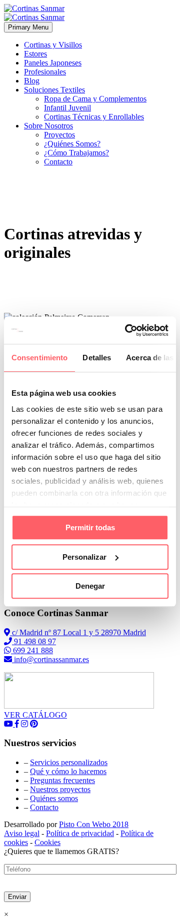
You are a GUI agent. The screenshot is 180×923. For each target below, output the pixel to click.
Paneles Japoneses (53, 62)
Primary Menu (28, 27)
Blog (32, 80)
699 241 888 (32, 650)
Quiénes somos (54, 798)
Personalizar (84, 557)
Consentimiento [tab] (40, 357)
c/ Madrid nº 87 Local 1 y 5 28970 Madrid (78, 632)
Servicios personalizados (69, 762)
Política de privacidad (80, 833)
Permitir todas (90, 527)
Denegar (90, 586)
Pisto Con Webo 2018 (93, 824)
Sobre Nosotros (48, 125)
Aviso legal (22, 833)
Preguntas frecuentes (62, 780)
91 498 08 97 (34, 641)
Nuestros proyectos (60, 789)
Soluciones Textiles (54, 89)
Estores (35, 53)
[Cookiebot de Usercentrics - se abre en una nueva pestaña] (127, 330)
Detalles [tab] (96, 357)
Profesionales (45, 71)
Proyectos (59, 134)
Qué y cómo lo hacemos (68, 771)
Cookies (47, 842)
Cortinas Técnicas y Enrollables (94, 116)
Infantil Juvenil (67, 107)
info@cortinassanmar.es (50, 659)
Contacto (58, 161)
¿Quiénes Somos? (72, 143)
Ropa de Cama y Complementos (95, 98)
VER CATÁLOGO (35, 715)
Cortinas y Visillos (53, 44)
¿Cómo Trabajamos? (76, 152)
